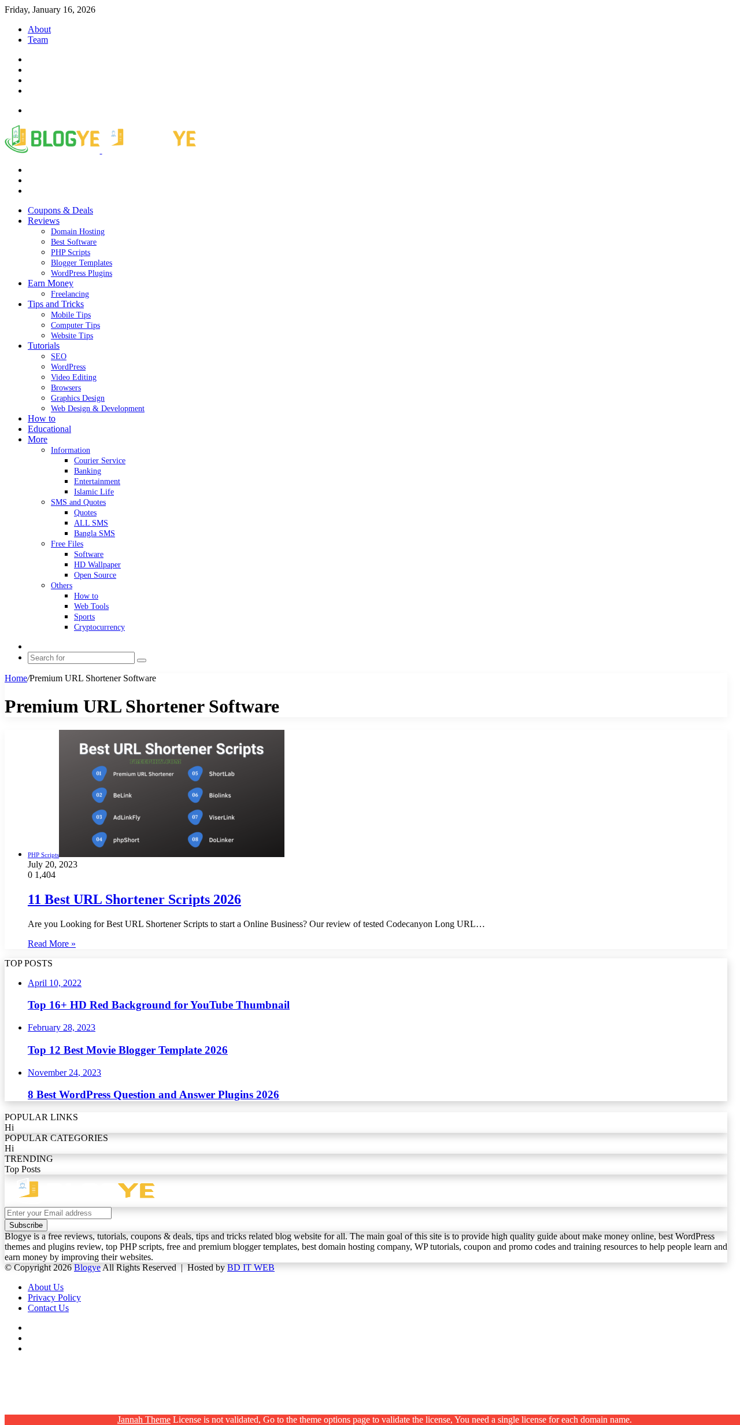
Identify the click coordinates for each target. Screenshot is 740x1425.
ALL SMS (91, 523)
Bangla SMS (94, 533)
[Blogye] (100, 150)
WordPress (68, 367)
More (37, 439)
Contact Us (48, 1308)
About (39, 29)
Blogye (87, 1267)
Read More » (52, 943)
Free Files (67, 544)
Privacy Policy (54, 1297)
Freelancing (70, 294)
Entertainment (97, 481)
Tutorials (44, 345)
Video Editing (74, 377)
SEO (58, 356)
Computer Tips (75, 325)
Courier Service (99, 460)
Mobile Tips (71, 315)
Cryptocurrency (99, 627)
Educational (49, 429)
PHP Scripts (70, 252)
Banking (87, 471)
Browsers (66, 387)
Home (16, 678)
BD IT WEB (251, 1267)
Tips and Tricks (56, 304)
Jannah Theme (144, 1419)
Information (70, 450)
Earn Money (50, 283)
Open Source (95, 575)
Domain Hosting (78, 231)
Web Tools (91, 606)
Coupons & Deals (60, 210)
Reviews (44, 221)
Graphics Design (78, 398)
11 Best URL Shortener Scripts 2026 (134, 899)
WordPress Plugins (81, 273)
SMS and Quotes (78, 502)
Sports (84, 616)
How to (42, 418)
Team (38, 40)
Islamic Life (94, 492)
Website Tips (72, 335)
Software (88, 554)
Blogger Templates (81, 263)
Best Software (74, 242)
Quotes (85, 512)
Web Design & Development (98, 408)
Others (61, 585)
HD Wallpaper (97, 564)
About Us (46, 1287)
